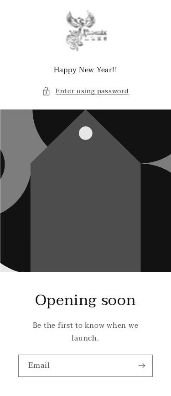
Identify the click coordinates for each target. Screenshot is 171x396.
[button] (85, 91)
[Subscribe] (141, 366)
